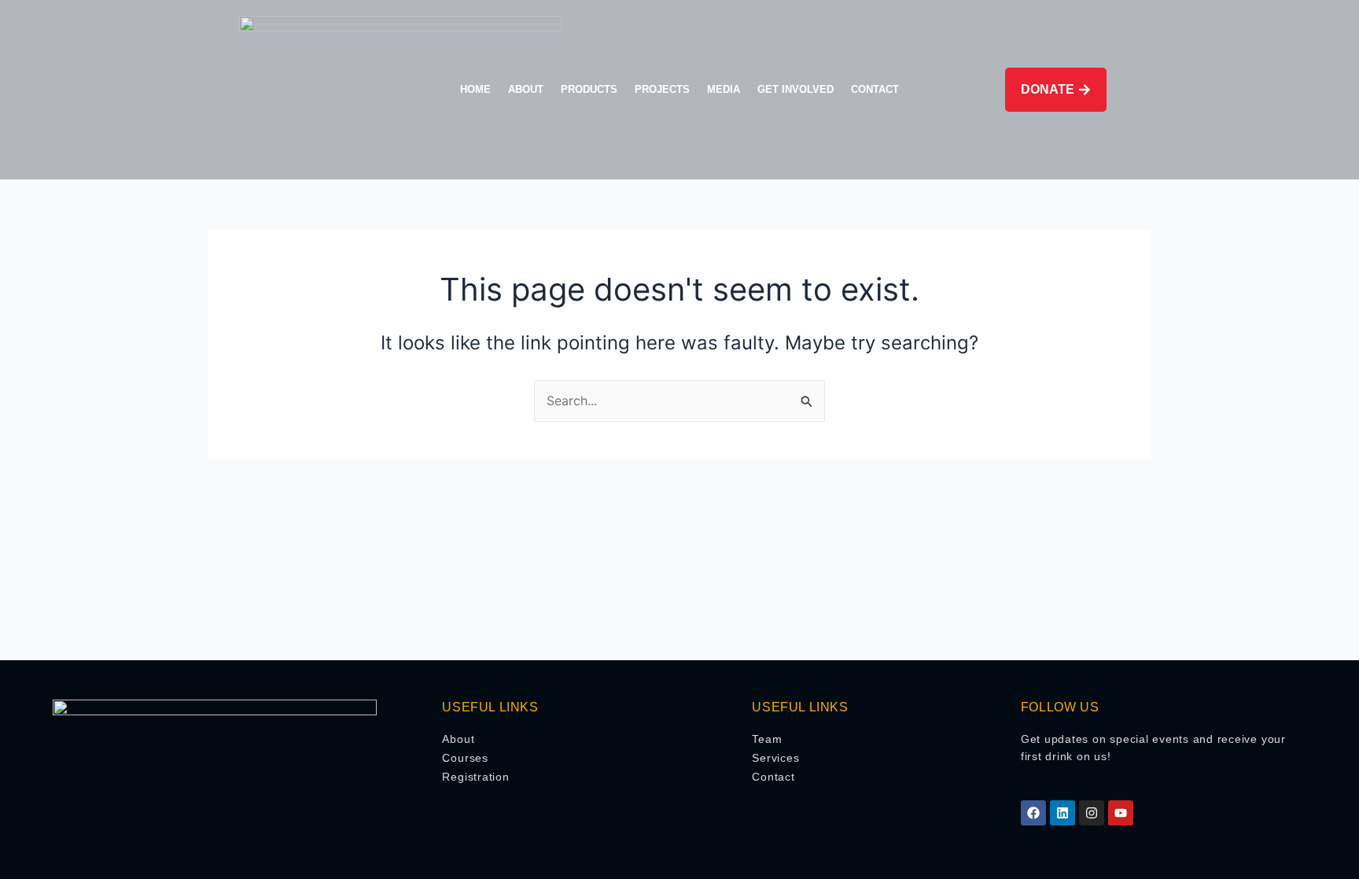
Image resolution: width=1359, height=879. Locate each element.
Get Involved (795, 89)
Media (723, 89)
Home (475, 89)
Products (589, 89)
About (525, 89)
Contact (875, 89)
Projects (662, 89)
